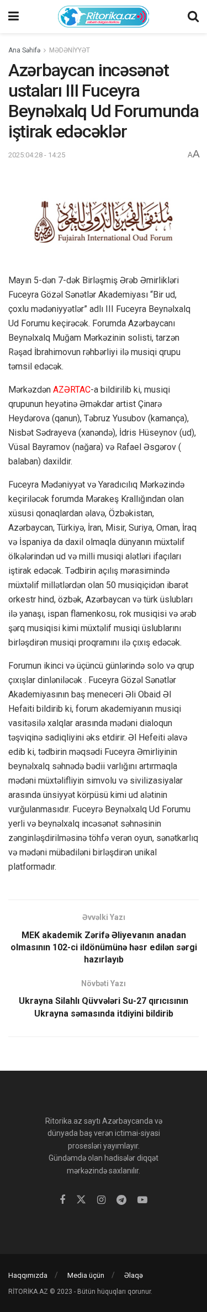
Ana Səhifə (24, 50)
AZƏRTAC (72, 389)
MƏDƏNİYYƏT (69, 50)
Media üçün (85, 1275)
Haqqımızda (27, 1275)
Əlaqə (133, 1275)
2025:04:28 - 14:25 (36, 155)
